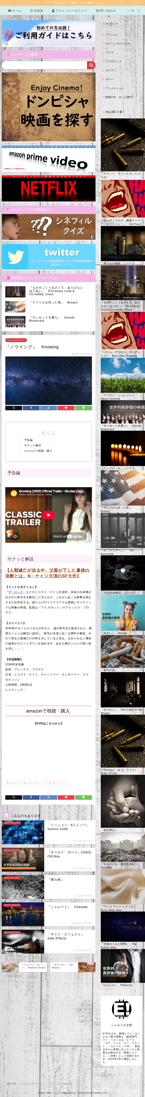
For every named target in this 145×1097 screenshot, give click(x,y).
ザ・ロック (15, 592)
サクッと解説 (32, 445)
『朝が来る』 (109, 829)
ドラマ (110, 52)
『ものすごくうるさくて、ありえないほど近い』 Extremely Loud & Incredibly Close (120, 306)
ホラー (110, 79)
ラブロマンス (114, 61)
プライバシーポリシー (70, 10)
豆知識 (38, 10)
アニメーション (115, 88)
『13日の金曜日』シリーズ (118, 592)
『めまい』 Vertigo (114, 633)
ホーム (16, 10)
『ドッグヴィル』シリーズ (118, 468)
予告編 (28, 440)
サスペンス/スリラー (16, 340)
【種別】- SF (14, 783)
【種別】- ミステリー (60, 783)
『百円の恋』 (109, 670)
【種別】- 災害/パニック (35, 783)
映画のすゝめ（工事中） (120, 97)
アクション (112, 34)
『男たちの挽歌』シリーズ (118, 263)
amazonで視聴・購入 (38, 450)
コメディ (111, 70)
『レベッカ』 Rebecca (116, 985)
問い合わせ (107, 10)
